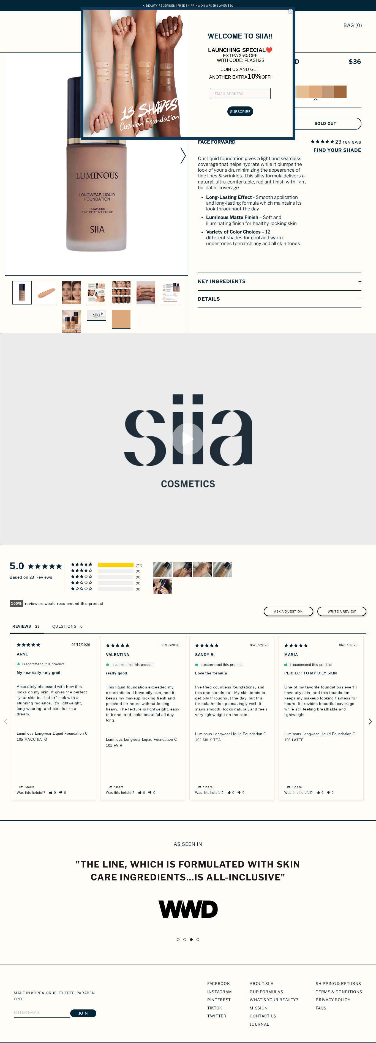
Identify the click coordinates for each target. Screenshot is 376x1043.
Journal (259, 1024)
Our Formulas (266, 991)
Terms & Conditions (339, 991)
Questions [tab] (64, 626)
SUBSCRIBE (240, 111)
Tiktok (214, 1008)
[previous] (8, 155)
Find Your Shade (337, 150)
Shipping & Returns (338, 983)
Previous (5, 718)
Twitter (217, 1016)
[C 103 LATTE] (315, 92)
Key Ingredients (222, 281)
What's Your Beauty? (274, 999)
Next (370, 718)
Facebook (218, 983)
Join (83, 1013)
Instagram (219, 991)
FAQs (321, 1008)
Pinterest (219, 999)
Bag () (353, 25)
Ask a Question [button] (288, 611)
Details (209, 298)
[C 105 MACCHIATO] (340, 92)
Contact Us (263, 1016)
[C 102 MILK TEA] (303, 92)
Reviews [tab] (21, 626)
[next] (184, 155)
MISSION (259, 1008)
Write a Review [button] (342, 611)
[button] (52, 793)
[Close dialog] (290, 12)
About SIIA (262, 983)
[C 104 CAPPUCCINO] (328, 92)
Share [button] (29, 787)
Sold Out (326, 123)
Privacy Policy (333, 999)
